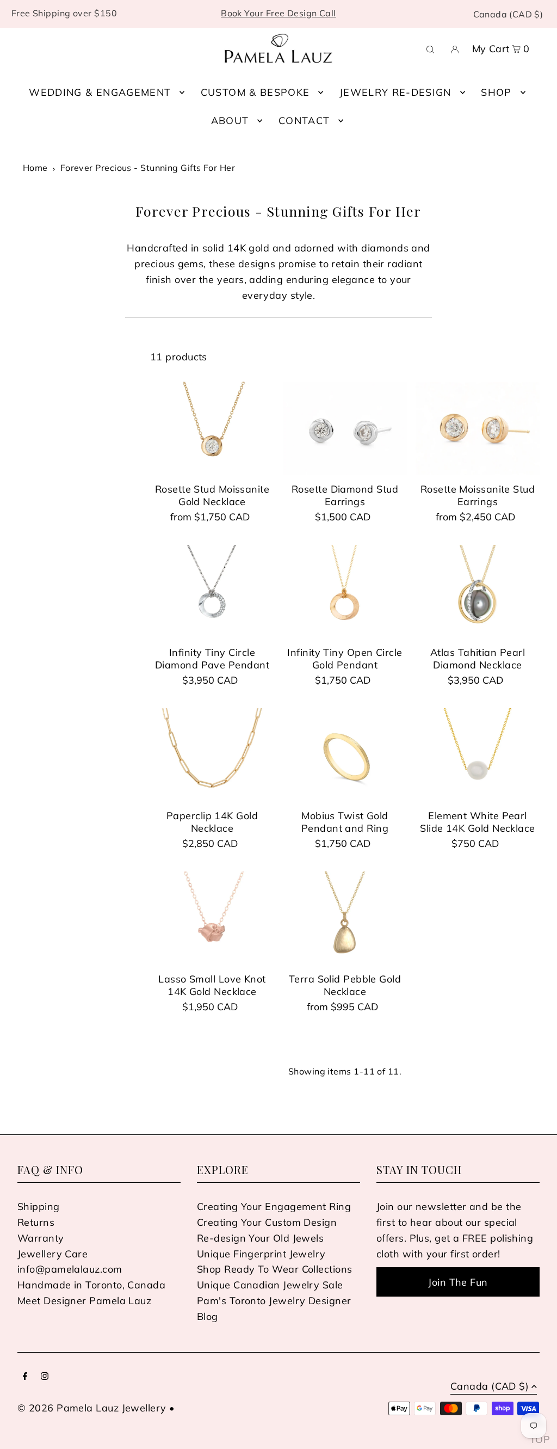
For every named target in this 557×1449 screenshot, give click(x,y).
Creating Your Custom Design (267, 1222)
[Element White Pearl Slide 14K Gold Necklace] (478, 754)
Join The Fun (457, 1282)
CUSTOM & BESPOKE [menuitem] (255, 92)
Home (35, 167)
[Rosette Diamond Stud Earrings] (345, 428)
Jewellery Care (52, 1254)
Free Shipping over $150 (64, 13)
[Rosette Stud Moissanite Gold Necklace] (212, 428)
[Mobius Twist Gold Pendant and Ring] (345, 754)
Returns (35, 1222)
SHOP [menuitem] (496, 92)
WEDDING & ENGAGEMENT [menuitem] (100, 92)
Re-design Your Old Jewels (260, 1238)
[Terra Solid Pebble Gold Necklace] (345, 918)
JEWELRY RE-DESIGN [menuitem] (395, 92)
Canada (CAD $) (508, 14)
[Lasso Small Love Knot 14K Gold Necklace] (212, 918)
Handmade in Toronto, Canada (91, 1285)
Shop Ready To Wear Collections (274, 1269)
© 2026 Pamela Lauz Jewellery (91, 1408)
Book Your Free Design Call (278, 13)
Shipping (38, 1206)
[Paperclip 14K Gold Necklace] (212, 754)
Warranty (40, 1238)
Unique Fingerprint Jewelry (261, 1254)
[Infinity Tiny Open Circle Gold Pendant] (345, 591)
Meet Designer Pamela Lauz (84, 1300)
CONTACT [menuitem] (304, 120)
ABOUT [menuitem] (230, 120)
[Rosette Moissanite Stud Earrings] (478, 428)
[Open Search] (430, 48)
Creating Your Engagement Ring (274, 1206)
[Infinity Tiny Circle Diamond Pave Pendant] (212, 591)
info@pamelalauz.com (69, 1269)
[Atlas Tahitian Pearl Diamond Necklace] (478, 591)
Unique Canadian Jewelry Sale (270, 1285)
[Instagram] (44, 1377)
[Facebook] (25, 1377)
